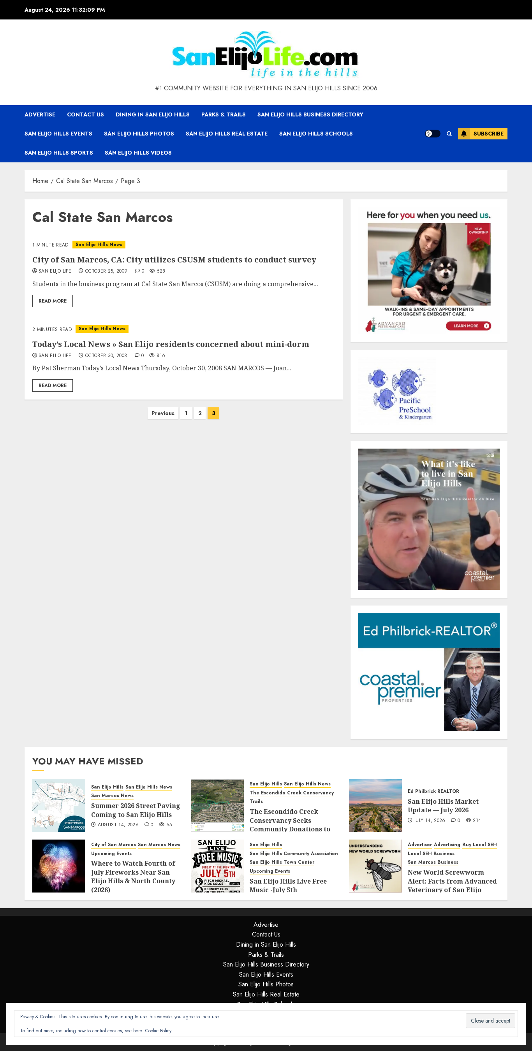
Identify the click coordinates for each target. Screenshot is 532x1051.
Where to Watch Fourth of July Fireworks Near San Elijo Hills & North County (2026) (133, 876)
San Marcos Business (433, 862)
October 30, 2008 (106, 356)
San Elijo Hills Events (58, 133)
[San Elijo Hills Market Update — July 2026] (375, 805)
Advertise (40, 114)
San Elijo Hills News (99, 244)
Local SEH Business (431, 853)
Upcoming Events (111, 853)
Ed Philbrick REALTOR (433, 791)
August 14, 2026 (118, 825)
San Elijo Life (55, 271)
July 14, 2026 (430, 821)
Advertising (447, 845)
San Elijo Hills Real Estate (227, 133)
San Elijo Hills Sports (59, 153)
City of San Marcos (113, 845)
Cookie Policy (158, 1030)
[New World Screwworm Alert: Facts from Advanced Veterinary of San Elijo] (375, 866)
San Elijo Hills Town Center (282, 862)
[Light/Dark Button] (432, 133)
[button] (449, 133)
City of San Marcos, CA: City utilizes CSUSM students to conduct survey (174, 259)
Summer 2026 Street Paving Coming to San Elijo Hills (135, 810)
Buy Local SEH (479, 845)
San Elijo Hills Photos (139, 133)
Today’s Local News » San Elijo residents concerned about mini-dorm (170, 344)
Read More (53, 301)
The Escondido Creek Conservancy (292, 793)
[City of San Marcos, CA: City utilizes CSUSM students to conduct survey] (183, 245)
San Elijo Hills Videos (138, 153)
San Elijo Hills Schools (316, 133)
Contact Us (85, 114)
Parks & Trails (223, 114)
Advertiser (420, 845)
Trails (256, 801)
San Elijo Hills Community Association (294, 853)
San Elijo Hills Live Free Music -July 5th (288, 885)
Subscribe (489, 133)
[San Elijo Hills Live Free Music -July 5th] (217, 866)
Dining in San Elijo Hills (153, 114)
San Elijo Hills (107, 787)
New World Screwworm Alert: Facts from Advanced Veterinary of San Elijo (452, 881)
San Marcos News (112, 795)
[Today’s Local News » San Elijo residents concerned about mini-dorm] (183, 329)
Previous (162, 413)
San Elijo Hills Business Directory (310, 114)
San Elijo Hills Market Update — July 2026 (443, 805)
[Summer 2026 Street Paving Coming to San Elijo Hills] (58, 805)
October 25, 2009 (106, 271)
